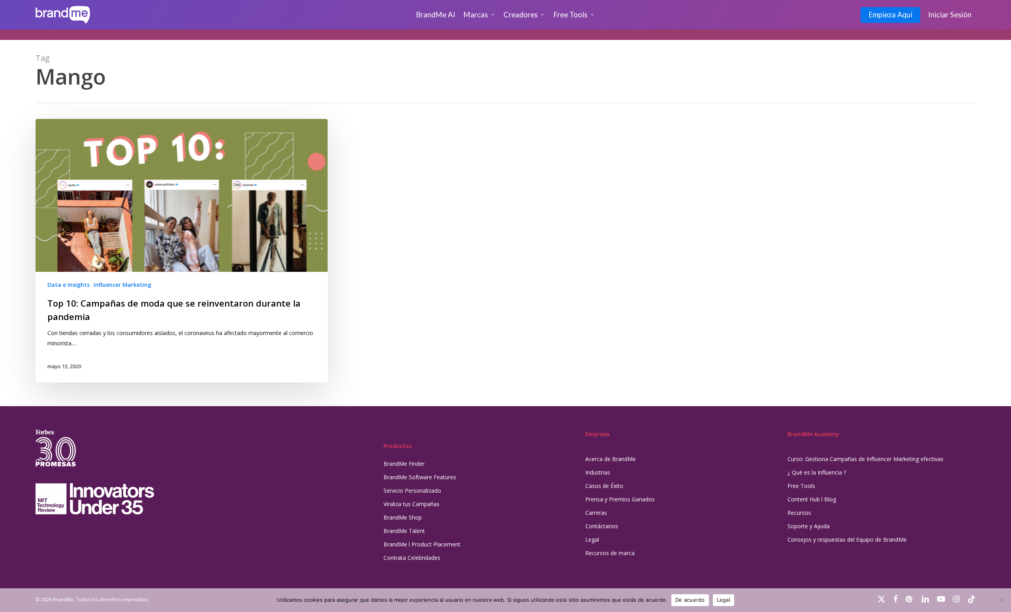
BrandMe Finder (404, 463)
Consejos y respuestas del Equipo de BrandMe (847, 539)
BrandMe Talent (404, 531)
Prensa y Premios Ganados (620, 499)
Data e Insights (68, 284)
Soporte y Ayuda (808, 526)
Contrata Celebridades (411, 557)
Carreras (596, 512)
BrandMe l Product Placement (421, 544)
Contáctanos (601, 526)
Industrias (597, 472)
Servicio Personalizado (412, 490)
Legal (592, 539)
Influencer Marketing (122, 284)
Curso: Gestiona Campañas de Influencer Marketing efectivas (865, 459)
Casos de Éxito (604, 486)
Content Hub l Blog (811, 499)
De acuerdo (690, 600)
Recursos (799, 512)
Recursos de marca (610, 553)
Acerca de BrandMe (610, 459)
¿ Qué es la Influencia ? (816, 472)
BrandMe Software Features (419, 477)
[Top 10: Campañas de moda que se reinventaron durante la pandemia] (182, 250)
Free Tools (801, 486)
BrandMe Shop (402, 517)
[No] (1001, 600)
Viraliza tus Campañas (411, 504)
